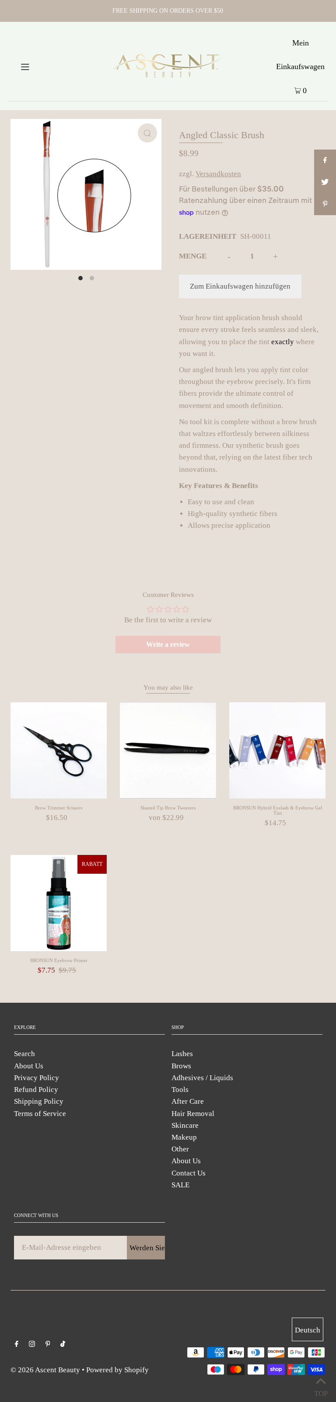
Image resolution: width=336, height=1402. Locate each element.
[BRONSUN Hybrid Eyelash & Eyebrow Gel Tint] (277, 750)
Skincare (185, 1125)
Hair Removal (193, 1113)
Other (180, 1149)
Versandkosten (218, 174)
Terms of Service (40, 1113)
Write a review (168, 644)
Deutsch (307, 1330)
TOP (320, 1391)
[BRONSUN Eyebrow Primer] (58, 903)
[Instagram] (32, 1344)
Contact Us (189, 1173)
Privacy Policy (36, 1078)
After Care (188, 1101)
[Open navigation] (40, 66)
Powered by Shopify (117, 1370)
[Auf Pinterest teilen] (325, 204)
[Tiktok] (62, 1344)
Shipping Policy (38, 1101)
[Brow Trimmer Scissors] (58, 750)
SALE (180, 1185)
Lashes (182, 1054)
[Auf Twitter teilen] (325, 182)
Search (24, 1054)
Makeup (184, 1137)
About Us (28, 1066)
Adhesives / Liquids (202, 1078)
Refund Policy (36, 1089)
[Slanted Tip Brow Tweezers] (168, 750)
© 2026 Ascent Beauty (45, 1370)
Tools (180, 1089)
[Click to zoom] (147, 133)
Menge (192, 256)
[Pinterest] (48, 1344)
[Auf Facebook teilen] (325, 160)
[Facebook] (16, 1344)
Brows (181, 1066)
